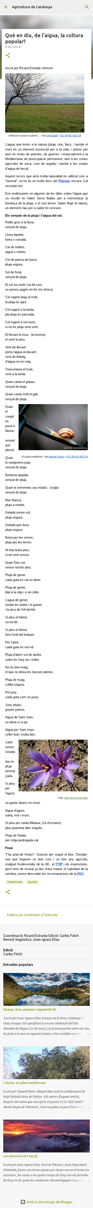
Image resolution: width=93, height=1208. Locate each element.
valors (32, 882)
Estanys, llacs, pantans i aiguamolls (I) (29, 1009)
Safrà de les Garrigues (76, 798)
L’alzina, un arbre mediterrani (24, 1083)
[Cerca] (87, 7)
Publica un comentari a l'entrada (32, 915)
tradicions (14, 882)
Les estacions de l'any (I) (20, 1156)
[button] (7, 56)
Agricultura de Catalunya (32, 7)
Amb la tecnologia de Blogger (49, 1202)
